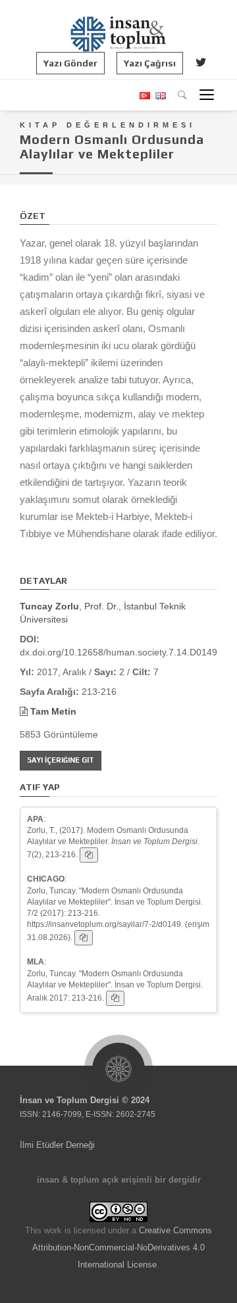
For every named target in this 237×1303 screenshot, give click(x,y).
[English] (159, 95)
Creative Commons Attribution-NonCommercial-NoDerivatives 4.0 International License (122, 1247)
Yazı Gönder (70, 63)
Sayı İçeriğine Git (60, 760)
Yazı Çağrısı (150, 63)
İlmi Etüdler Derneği (57, 1145)
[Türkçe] (144, 95)
